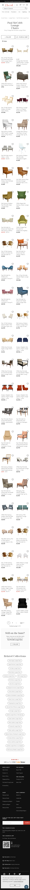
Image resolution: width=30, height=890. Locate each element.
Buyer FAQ (18, 769)
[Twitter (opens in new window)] (20, 874)
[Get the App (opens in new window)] (6, 845)
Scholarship (18, 807)
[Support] (26, 887)
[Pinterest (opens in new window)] (15, 874)
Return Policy (5, 776)
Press (17, 804)
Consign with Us (20, 779)
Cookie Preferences (18, 881)
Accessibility (5, 785)
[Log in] (14, 5)
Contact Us (5, 773)
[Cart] (27, 5)
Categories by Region (7, 801)
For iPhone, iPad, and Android (9, 838)
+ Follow (8, 37)
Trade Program (19, 773)
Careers (18, 801)
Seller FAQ (18, 782)
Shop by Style (5, 795)
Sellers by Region (6, 804)
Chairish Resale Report (21, 810)
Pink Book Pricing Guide (7, 782)
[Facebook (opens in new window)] (9, 874)
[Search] (26, 8)
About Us (18, 795)
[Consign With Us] (20, 5)
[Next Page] (16, 622)
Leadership (18, 798)
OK (15, 885)
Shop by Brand (5, 798)
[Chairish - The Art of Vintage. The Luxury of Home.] (9, 5)
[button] (3, 5)
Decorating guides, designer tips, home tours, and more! (13, 831)
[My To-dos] (17, 5)
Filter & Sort (23, 37)
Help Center (5, 769)
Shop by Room (5, 807)
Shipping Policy (5, 779)
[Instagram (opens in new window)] (4, 874)
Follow (15, 644)
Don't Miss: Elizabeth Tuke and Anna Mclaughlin (15, 1)
